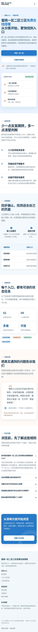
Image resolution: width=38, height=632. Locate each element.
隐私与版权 (4, 596)
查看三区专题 (19, 538)
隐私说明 (12, 628)
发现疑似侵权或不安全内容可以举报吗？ (15, 490)
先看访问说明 (19, 60)
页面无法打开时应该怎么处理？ (12, 484)
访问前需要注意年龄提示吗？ (11, 477)
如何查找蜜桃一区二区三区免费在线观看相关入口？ (17, 456)
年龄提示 (4, 593)
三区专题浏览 (5, 581)
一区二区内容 (5, 577)
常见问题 (4, 590)
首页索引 (4, 574)
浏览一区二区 (19, 53)
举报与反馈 (4, 628)
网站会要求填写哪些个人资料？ (12, 497)
